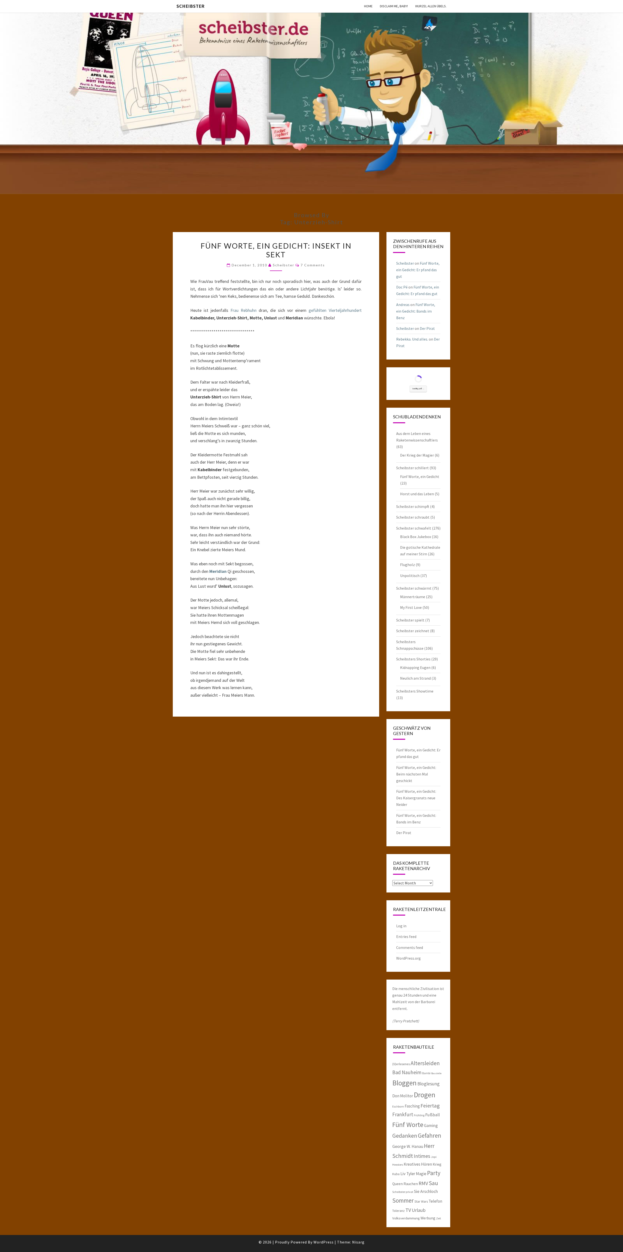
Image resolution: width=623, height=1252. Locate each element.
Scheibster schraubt (413, 517)
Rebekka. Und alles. (412, 339)
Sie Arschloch (426, 1191)
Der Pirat (427, 328)
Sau (433, 1183)
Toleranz (398, 1210)
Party (433, 1173)
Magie (421, 1173)
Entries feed (406, 936)
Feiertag (430, 1105)
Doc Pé (402, 287)
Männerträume (412, 596)
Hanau (417, 1146)
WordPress (323, 1242)
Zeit (438, 1218)
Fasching (412, 1106)
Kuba (396, 1174)
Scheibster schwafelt (413, 528)
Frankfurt (402, 1114)
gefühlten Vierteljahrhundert (335, 310)
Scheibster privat (402, 1192)
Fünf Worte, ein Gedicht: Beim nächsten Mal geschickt (416, 774)
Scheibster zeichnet (412, 630)
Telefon (435, 1201)
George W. (401, 1146)
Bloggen (404, 1082)
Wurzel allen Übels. (431, 6)
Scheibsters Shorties (413, 659)
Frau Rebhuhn (243, 310)
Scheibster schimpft (412, 506)
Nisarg (358, 1242)
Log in (401, 925)
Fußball (432, 1114)
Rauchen (410, 1183)
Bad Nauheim (406, 1072)
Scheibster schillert (412, 467)
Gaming (431, 1125)
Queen (397, 1183)
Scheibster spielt (410, 620)
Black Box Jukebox (415, 536)
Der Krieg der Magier (417, 455)
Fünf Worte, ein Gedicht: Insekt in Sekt (276, 250)
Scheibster (190, 6)
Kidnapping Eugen (415, 667)
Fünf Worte (407, 1124)
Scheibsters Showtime (414, 691)
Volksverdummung (406, 1218)
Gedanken (404, 1135)
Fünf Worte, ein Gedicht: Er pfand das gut (418, 270)
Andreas (403, 304)
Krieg (437, 1164)
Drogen (424, 1094)
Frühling (419, 1115)
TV (408, 1210)
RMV (423, 1183)
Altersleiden (425, 1063)
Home (368, 6)
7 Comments (313, 265)
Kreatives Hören (418, 1164)
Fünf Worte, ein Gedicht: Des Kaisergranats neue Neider (416, 798)
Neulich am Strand (415, 678)
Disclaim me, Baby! (394, 6)
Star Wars (421, 1201)
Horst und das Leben (417, 493)
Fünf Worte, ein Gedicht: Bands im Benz (415, 311)
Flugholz (407, 564)
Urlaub (419, 1210)
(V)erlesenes (401, 1064)
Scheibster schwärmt (413, 588)
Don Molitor (402, 1096)
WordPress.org (408, 958)
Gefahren (429, 1135)
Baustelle (436, 1073)
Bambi (426, 1073)
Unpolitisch (410, 575)
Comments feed (409, 947)
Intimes (422, 1156)
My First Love (411, 607)
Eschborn (398, 1106)
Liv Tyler (407, 1173)
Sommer (403, 1200)
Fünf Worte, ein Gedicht (419, 476)
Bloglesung (428, 1084)
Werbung (428, 1218)
